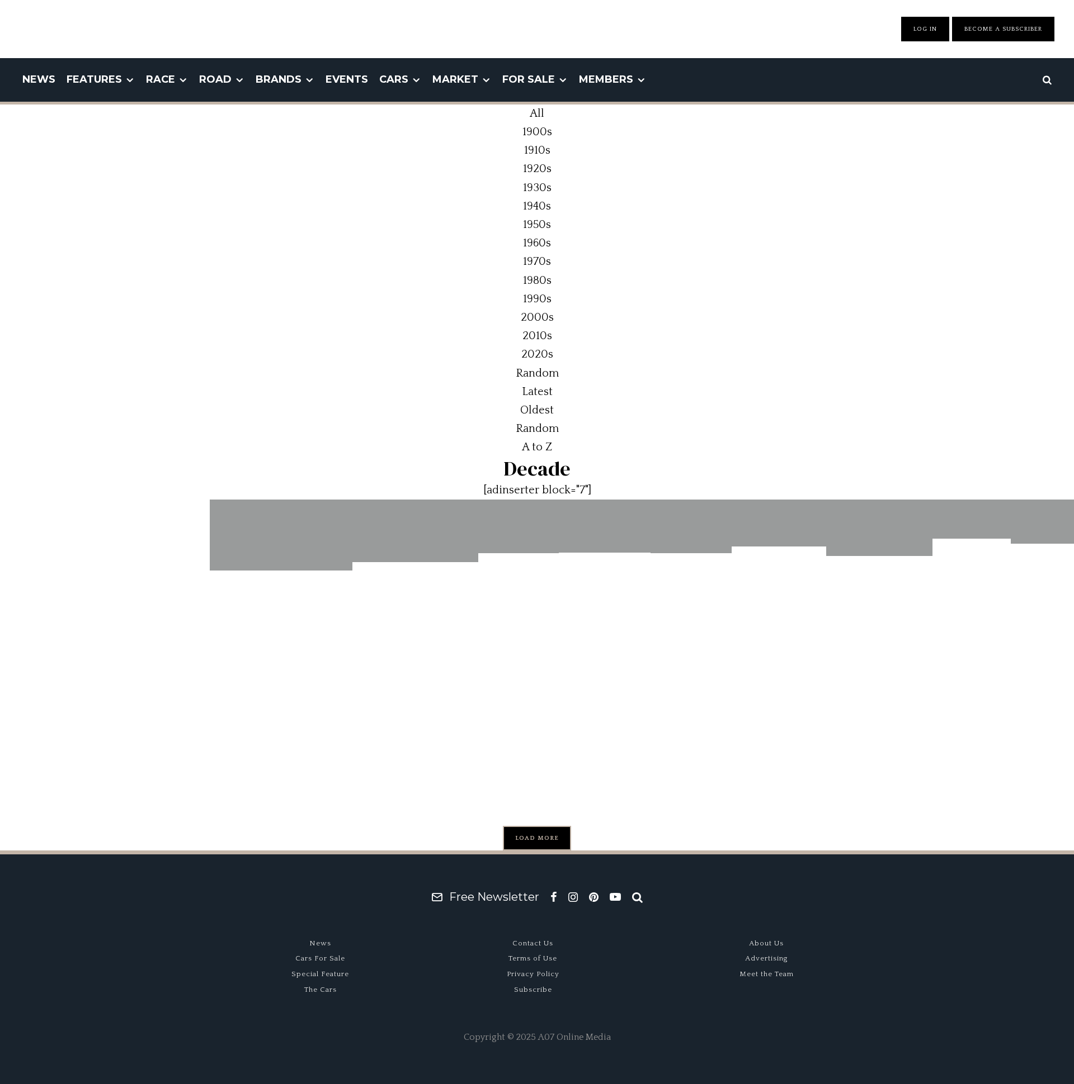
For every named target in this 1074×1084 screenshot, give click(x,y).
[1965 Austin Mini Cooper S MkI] (518, 526)
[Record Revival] (691, 527)
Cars (393, 79)
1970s (537, 261)
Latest (537, 392)
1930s (537, 188)
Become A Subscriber (1003, 29)
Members (606, 79)
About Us (766, 943)
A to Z (537, 447)
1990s (537, 299)
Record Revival (691, 583)
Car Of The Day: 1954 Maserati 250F (779, 637)
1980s (537, 280)
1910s (537, 150)
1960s (537, 243)
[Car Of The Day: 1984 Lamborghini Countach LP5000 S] (281, 535)
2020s (537, 354)
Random (537, 428)
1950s (537, 224)
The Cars (320, 989)
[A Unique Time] (971, 519)
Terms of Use (532, 958)
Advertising (766, 958)
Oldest (537, 410)
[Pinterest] (593, 896)
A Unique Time (971, 583)
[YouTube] (615, 896)
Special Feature (320, 974)
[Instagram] (573, 896)
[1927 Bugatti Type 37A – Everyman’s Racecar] (415, 531)
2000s (537, 317)
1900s (537, 132)
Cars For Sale (320, 958)
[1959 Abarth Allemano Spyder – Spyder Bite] (879, 528)
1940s (537, 206)
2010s (537, 336)
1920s (537, 169)
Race (160, 79)
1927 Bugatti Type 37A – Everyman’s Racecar (415, 637)
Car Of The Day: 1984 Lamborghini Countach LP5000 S (281, 646)
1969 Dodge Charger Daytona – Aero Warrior (605, 643)
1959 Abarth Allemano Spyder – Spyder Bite (879, 646)
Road (215, 79)
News (38, 79)
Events (347, 79)
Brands (279, 79)
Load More (537, 838)
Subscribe (533, 989)
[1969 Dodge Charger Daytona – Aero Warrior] (605, 526)
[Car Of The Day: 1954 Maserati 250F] (779, 523)
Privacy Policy (533, 974)
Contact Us (532, 943)
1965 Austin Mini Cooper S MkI (518, 628)
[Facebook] (554, 896)
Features (94, 79)
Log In (925, 29)
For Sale (528, 79)
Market (455, 79)
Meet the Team (766, 974)
